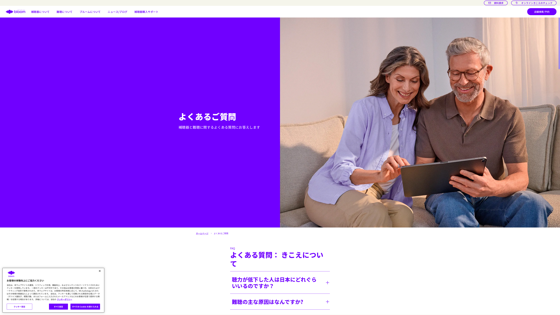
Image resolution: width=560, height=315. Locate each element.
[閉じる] (100, 271)
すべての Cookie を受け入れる (85, 306)
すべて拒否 (58, 306)
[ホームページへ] (14, 12)
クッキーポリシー (64, 299)
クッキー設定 (19, 306)
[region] (53, 290)
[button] (40, 12)
